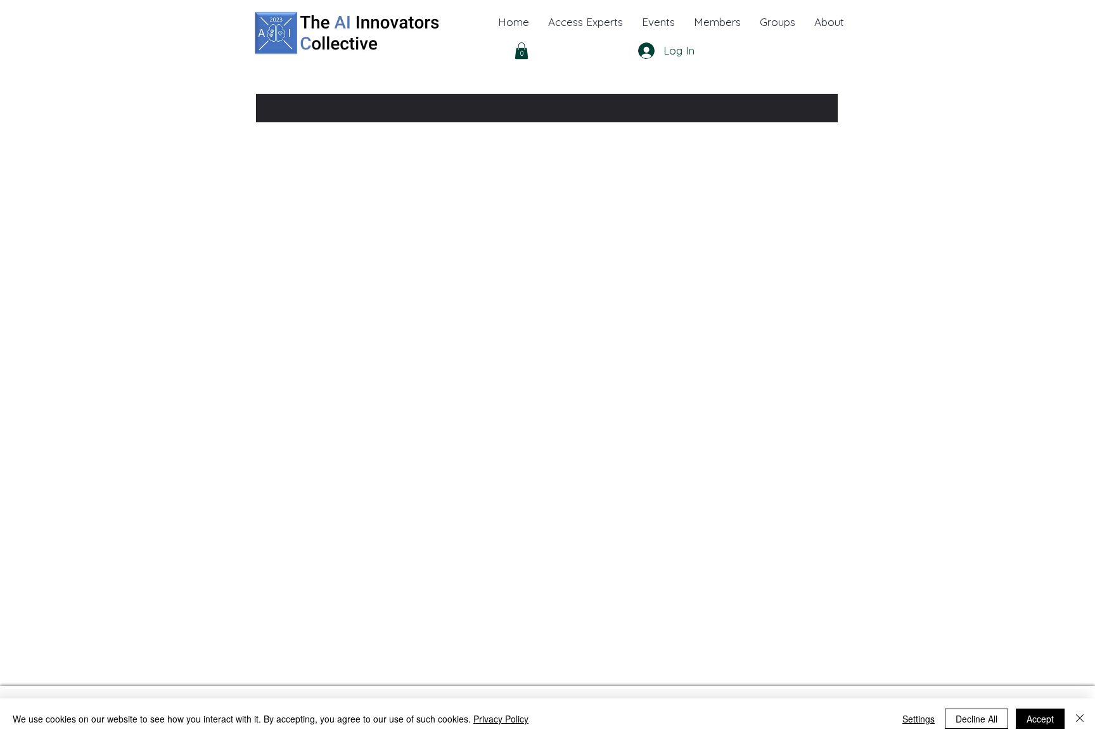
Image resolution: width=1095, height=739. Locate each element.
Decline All (976, 718)
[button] (829, 22)
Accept (1040, 718)
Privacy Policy (500, 718)
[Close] (1079, 719)
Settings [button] (918, 718)
